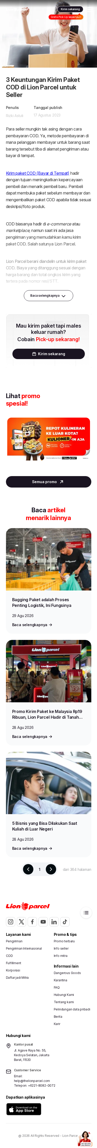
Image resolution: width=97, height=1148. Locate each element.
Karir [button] (57, 1024)
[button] (23, 1109)
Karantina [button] (60, 980)
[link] (16, 10)
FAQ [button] (57, 987)
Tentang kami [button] (64, 1002)
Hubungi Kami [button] (64, 995)
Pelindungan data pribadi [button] (72, 1009)
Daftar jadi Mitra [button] (17, 978)
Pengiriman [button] (14, 941)
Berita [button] (58, 1017)
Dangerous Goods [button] (67, 973)
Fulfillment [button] (13, 963)
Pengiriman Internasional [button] (24, 948)
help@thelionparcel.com (32, 1081)
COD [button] (9, 956)
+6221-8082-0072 (41, 1085)
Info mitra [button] (61, 956)
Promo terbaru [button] (64, 941)
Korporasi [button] (13, 970)
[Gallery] (48, 444)
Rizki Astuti (15, 115)
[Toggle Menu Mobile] (90, 10)
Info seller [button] (61, 948)
